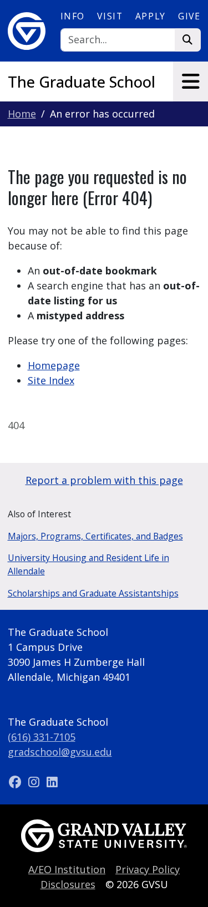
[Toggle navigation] (190, 81)
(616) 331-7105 (41, 736)
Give (189, 16)
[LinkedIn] (52, 781)
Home (22, 113)
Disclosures (67, 884)
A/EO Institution (66, 869)
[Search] (188, 40)
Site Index (51, 380)
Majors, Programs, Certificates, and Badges (95, 536)
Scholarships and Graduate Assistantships (93, 593)
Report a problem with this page (104, 480)
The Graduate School (81, 82)
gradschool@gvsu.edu (60, 751)
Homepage (54, 365)
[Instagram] (35, 781)
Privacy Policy (147, 869)
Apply (150, 16)
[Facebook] (17, 781)
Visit (110, 16)
